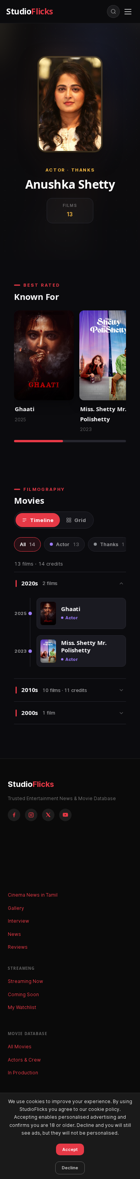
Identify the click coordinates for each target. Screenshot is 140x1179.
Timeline (42, 520)
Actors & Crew (24, 1060)
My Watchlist (22, 1007)
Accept (70, 1149)
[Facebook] (14, 815)
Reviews (18, 947)
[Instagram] (31, 815)
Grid (80, 520)
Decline (70, 1167)
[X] (48, 815)
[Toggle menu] (128, 12)
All (27, 544)
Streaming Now (25, 981)
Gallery (16, 908)
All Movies (20, 1046)
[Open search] (113, 11)
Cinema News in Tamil (33, 895)
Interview (18, 921)
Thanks (112, 544)
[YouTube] (65, 815)
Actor (67, 544)
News (14, 934)
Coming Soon (23, 994)
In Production (23, 1073)
